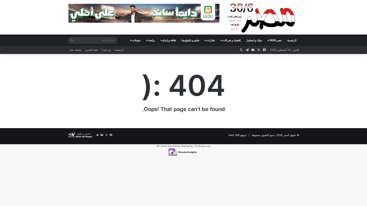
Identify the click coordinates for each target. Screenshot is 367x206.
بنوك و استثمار (254, 40)
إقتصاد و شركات (232, 40)
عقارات (211, 40)
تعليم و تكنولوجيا (190, 40)
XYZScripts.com (203, 146)
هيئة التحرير (91, 49)
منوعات (136, 40)
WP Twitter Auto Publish (168, 146)
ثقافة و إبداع (169, 40)
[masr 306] (262, 17)
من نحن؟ (106, 49)
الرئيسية (291, 40)
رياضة (151, 40)
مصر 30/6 (276, 40)
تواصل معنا (75, 49)
